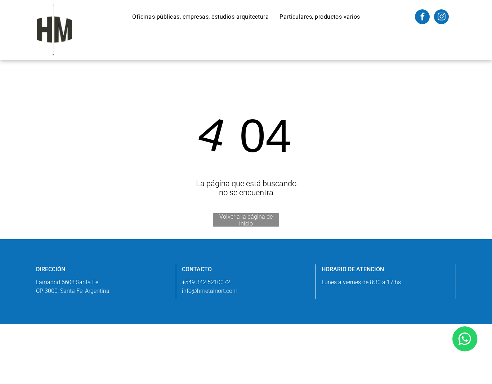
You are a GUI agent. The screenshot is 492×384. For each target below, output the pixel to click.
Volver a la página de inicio (246, 220)
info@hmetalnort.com (209, 290)
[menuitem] (200, 16)
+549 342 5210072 (206, 282)
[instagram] (441, 17)
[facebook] (422, 17)
